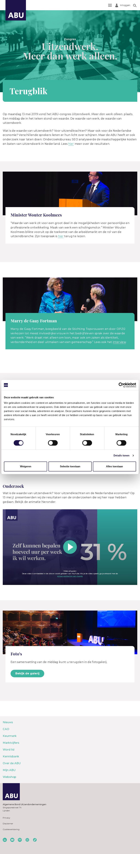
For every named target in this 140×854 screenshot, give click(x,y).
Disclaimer (8, 823)
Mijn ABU (9, 770)
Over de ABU (12, 763)
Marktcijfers (11, 742)
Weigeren (25, 466)
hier (71, 143)
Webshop (9, 777)
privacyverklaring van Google (70, 576)
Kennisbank (11, 756)
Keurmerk (10, 736)
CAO (6, 729)
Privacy (6, 817)
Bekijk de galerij (27, 673)
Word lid (8, 749)
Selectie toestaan (70, 466)
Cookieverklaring (11, 829)
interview (119, 342)
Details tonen (121, 455)
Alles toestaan (114, 466)
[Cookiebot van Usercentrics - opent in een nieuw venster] (121, 385)
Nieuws (8, 722)
